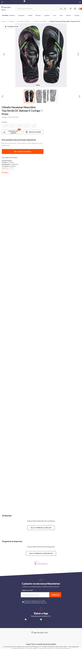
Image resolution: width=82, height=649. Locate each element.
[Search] (65, 9)
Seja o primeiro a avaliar (41, 528)
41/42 (26, 126)
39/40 (19, 126)
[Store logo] (7, 8)
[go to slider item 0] (29, 96)
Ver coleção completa (22, 151)
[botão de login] (75, 9)
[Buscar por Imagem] (61, 9)
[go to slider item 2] (52, 96)
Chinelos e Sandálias (40, 21)
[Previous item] (2, 2)
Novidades (5, 15)
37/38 (12, 126)
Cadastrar (55, 595)
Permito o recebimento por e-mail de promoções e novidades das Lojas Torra (35, 602)
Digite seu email (27, 590)
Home (4, 21)
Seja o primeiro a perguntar (41, 553)
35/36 (5, 126)
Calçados (11, 21)
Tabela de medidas (35, 132)
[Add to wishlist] (42, 111)
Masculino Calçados (23, 21)
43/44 (33, 126)
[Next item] (79, 96)
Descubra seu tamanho (13, 132)
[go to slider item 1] (40, 96)
